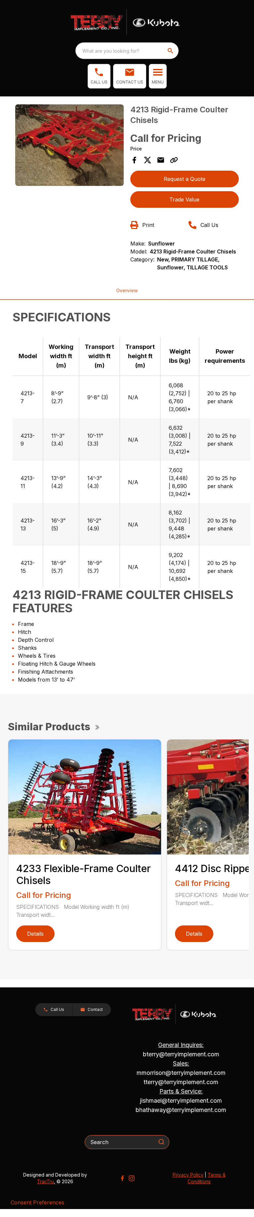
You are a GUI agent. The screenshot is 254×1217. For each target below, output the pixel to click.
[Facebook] (122, 1178)
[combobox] (127, 51)
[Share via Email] (161, 160)
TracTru (45, 1181)
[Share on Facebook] (134, 160)
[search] (171, 50)
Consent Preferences (37, 1202)
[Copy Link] (174, 160)
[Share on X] (147, 160)
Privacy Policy (188, 1175)
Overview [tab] (127, 290)
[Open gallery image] (69, 145)
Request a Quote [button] (184, 179)
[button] (99, 76)
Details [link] (35, 933)
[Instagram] (131, 1178)
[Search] (161, 1141)
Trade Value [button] (184, 199)
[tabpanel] (69, 146)
